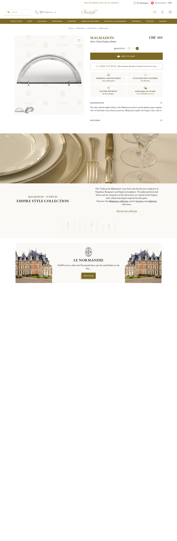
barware (140, 201)
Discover (88, 276)
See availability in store (145, 94)
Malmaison (103, 28)
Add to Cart (128, 56)
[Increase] (137, 48)
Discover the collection (126, 211)
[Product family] (62, 224)
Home (71, 28)
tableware (152, 201)
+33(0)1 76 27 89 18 (106, 66)
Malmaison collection (118, 201)
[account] (154, 12)
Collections (92, 28)
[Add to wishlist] (79, 40)
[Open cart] (170, 12)
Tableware (80, 28)
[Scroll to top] (167, 531)
